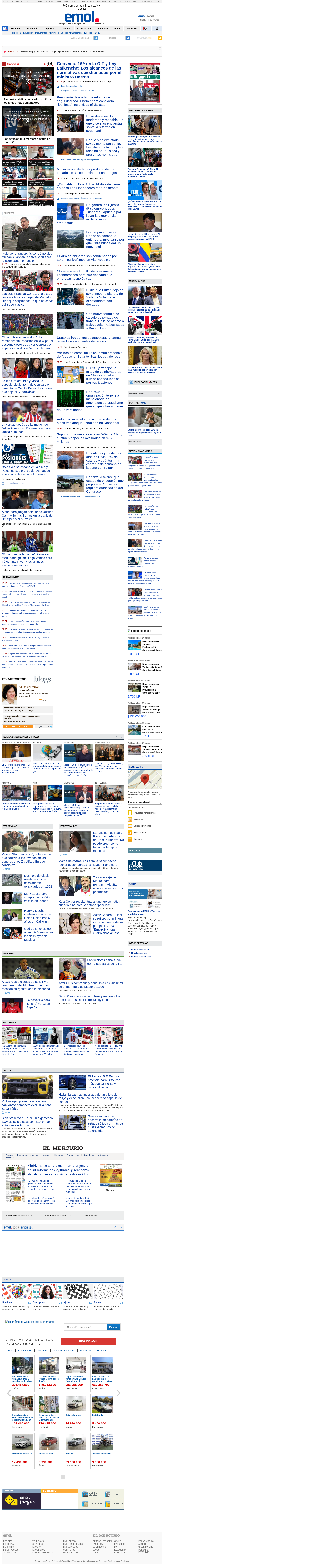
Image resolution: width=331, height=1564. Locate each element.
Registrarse (153, 20)
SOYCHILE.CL (120, 1553)
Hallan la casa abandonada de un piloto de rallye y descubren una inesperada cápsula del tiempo (91, 1098)
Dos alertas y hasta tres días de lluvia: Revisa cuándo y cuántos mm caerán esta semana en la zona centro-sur (103, 460)
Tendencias (102, 28)
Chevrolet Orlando (49, 1454)
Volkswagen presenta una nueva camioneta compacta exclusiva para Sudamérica (26, 1105)
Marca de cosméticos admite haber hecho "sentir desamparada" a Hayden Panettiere (88, 863)
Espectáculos (84, 28)
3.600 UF (148, 756)
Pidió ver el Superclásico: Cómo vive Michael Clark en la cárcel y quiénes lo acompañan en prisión (27, 257)
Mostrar (82, 8)
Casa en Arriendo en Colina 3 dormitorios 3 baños (23, 1417)
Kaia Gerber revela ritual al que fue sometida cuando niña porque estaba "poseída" (89, 903)
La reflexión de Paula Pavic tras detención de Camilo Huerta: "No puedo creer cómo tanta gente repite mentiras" (108, 842)
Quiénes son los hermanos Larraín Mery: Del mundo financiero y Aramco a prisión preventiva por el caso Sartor (145, 205)
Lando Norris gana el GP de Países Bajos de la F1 (104, 962)
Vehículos (42, 1350)
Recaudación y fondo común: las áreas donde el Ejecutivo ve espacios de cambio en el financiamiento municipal (79, 1186)
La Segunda (146, 1)
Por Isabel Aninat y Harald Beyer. (19, 710)
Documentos (41, 33)
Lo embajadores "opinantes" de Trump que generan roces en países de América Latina (41, 1201)
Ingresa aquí (88, 1341)
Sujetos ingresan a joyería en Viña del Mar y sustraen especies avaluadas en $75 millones (89, 438)
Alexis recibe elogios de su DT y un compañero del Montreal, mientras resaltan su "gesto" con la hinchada (26, 985)
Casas (135, 1)
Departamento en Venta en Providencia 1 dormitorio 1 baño (76, 1379)
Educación (28, 33)
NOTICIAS (7, 1541)
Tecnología (16, 33)
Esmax (98, 742)
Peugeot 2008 (100, 1454)
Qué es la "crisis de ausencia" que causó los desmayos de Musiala (38, 934)
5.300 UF (134, 654)
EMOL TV (36, 1547)
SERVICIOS (37, 1544)
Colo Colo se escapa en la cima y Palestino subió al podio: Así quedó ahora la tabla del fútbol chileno (26, 470)
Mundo (66, 28)
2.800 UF (134, 674)
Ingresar (142, 20)
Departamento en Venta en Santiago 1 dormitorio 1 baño (102, 1379)
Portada (9, 1155)
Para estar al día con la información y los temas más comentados (27, 101)
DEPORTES (8, 1547)
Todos (9, 1350)
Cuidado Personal (142, 826)
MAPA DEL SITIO (70, 1553)
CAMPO (117, 1541)
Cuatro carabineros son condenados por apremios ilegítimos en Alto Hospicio (87, 257)
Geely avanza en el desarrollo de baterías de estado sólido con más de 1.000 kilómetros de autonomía (105, 1123)
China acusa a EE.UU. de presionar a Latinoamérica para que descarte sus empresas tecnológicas (85, 274)
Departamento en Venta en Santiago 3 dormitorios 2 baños (49, 1417)
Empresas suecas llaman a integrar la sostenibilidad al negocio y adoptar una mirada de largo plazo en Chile (77, 808)
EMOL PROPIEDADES (73, 1544)
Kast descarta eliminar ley (72, 86)
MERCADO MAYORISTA (143, 1551)
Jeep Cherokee (73, 1454)
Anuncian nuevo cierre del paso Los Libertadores (81, 198)
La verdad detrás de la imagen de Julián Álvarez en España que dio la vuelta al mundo (26, 428)
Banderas (7, 1302)
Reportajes (88, 1155)
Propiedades (87, 1)
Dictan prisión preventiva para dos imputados (80, 160)
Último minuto (11, 577)
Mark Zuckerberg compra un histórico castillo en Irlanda (37, 897)
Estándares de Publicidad (118, 1561)
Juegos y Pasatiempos (71, 33)
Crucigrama (39, 1302)
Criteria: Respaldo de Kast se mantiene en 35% (81, 497)
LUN (116, 1547)
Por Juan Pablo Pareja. (15, 721)
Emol (5, 1)
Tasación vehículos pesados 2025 (57, 1215)
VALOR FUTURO (145, 1547)
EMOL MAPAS (136, 767)
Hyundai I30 (18, 1454)
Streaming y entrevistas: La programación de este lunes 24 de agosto (62, 51)
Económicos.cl (116, 1)
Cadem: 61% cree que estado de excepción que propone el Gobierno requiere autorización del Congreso (105, 484)
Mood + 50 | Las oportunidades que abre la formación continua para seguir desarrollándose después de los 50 (45, 810)
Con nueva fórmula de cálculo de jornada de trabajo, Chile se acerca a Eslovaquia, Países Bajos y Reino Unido (105, 321)
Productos (85, 1350)
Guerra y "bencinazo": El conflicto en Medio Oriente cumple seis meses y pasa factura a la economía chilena (144, 173)
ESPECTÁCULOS (10, 1550)
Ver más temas (136, 394)
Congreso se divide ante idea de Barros (77, 91)
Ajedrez (67, 1302)
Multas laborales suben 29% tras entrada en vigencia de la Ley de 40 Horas (145, 433)
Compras (138, 839)
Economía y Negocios (27, 1155)
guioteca (134, 850)
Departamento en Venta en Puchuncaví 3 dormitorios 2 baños (23, 1380)
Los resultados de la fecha (17, 483)
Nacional (16, 28)
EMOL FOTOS (38, 1550)
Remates (101, 1350)
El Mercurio (18, 1)
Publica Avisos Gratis (141, 957)
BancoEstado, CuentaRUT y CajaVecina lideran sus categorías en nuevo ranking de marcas (78, 767)
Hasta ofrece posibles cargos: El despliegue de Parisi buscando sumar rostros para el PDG (144, 236)
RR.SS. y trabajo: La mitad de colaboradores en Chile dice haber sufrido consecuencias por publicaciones (103, 375)
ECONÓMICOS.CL (146, 1541)
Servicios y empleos (64, 1350)
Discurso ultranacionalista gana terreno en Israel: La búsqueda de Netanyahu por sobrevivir (144, 310)
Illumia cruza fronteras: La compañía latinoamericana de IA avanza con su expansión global (16, 767)
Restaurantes (140, 832)
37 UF (146, 736)
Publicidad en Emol (140, 949)
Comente (46, 700)
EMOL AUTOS (69, 1541)
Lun (157, 1)
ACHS (98, 783)
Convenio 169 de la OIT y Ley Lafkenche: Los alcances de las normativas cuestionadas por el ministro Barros (25, 613)
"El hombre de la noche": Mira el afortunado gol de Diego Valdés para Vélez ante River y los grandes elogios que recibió (145, 480)
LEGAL (96, 1553)
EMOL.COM (98, 1544)
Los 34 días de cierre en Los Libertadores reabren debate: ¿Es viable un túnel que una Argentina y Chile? (145, 612)
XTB (4, 783)
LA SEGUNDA (120, 1550)
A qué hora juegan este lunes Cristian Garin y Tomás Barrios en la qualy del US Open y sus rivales (27, 515)
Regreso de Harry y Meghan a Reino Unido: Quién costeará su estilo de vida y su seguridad (143, 340)
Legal (40, 1)
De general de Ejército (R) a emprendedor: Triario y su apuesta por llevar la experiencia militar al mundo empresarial (89, 214)
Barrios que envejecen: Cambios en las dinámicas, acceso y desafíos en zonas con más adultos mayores (145, 140)
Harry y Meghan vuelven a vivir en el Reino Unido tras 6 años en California (37, 916)
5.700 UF (134, 696)
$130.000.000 (137, 716)
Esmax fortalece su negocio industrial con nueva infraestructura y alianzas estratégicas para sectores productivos (109, 768)
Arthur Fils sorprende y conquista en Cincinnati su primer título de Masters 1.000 (91, 984)
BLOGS (96, 1550)
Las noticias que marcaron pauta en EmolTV (26, 140)
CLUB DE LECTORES (102, 1541)
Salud (132, 884)
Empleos (101, 1)
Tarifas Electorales (90, 1215)
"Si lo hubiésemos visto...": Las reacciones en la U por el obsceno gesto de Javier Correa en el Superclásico (144, 511)
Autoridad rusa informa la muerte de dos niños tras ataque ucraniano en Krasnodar (88, 421)
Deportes (49, 28)
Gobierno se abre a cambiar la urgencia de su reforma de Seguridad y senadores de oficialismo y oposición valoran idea (58, 1169)
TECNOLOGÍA (9, 1553)
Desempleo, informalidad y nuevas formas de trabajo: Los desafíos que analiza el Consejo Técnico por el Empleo (108, 808)
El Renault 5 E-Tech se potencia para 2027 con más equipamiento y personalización (104, 1082)
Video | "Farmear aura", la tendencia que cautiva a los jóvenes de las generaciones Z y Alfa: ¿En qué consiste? (27, 860)
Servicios (132, 28)
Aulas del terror (29, 687)
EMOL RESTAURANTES (42, 1553)
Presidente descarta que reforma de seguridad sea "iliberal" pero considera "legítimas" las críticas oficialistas (85, 101)
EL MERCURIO (99, 1547)
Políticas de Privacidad (61, 1561)
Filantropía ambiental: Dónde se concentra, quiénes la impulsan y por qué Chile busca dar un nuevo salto (105, 239)
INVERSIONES (120, 1544)
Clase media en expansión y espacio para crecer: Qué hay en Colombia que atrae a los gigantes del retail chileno (144, 268)
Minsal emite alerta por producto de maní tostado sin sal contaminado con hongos (87, 171)
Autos (75, 1)
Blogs (30, 1)
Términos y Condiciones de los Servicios (89, 1561)
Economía (32, 28)
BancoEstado (72, 742)
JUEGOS (8, 1490)
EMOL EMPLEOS (70, 1547)
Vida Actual (103, 1155)
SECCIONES (13, 64)
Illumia (6, 742)
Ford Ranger (72, 1415)
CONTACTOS (69, 1550)
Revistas (10, 1157)
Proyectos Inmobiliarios (145, 813)
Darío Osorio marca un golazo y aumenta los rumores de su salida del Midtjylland (89, 998)
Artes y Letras (73, 1155)
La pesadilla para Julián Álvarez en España (38, 1003)
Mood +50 (38, 742)
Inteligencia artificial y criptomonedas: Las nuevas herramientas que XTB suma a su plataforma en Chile (16, 807)
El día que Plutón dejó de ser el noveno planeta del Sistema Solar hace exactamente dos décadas (105, 297)
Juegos (7, 1280)
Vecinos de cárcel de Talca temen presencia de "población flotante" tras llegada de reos (89, 354)
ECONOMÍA (8, 1544)
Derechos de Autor (42, 1561)
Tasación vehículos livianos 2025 (18, 1215)
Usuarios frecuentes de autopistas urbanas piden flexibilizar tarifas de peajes (89, 339)
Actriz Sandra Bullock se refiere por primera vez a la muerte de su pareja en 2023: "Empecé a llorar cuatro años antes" (108, 924)
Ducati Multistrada (102, 1415)
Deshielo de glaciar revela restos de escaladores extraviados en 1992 (38, 881)
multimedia (9, 1023)
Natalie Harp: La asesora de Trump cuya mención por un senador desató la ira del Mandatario (145, 370)
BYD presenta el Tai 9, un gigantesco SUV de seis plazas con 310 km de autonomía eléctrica (27, 1121)
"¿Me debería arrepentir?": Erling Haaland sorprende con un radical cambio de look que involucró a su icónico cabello (27, 594)
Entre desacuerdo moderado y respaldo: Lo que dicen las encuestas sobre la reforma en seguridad (104, 123)
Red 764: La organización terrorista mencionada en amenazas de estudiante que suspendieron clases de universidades (90, 401)
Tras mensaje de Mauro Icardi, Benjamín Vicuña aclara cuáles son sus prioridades (108, 885)
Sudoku (98, 1302)
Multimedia (54, 33)
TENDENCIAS (38, 1541)
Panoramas (139, 819)
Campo (49, 1)
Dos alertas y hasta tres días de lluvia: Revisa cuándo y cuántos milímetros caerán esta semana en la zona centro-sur (144, 529)
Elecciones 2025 (92, 33)
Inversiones (62, 1)
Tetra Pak (70, 783)
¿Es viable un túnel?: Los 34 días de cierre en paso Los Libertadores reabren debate (88, 186)
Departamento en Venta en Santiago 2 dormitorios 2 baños (49, 1379)
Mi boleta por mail (139, 953)
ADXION (142, 1544)
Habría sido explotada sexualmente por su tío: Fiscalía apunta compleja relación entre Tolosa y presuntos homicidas (104, 147)
